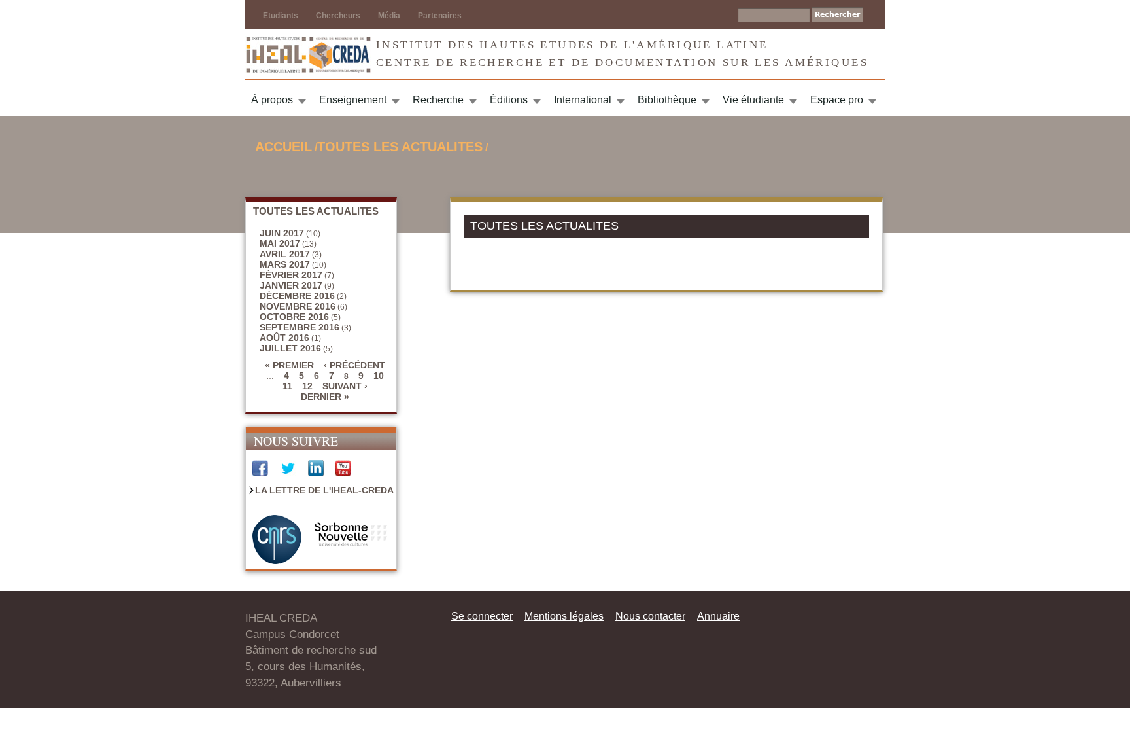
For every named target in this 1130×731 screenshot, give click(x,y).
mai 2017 (280, 243)
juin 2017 (282, 233)
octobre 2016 (294, 317)
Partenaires (440, 15)
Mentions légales (564, 616)
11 (287, 386)
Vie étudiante (753, 99)
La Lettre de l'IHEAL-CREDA (324, 490)
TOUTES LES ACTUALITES (400, 146)
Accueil (283, 146)
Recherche (438, 99)
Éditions (509, 99)
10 (378, 375)
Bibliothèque (667, 99)
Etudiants (280, 15)
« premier (289, 365)
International (582, 99)
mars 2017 (285, 264)
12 (307, 386)
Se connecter (482, 616)
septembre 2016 (299, 327)
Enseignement (352, 99)
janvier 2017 (291, 285)
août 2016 (284, 337)
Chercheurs (338, 15)
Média (389, 15)
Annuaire (718, 616)
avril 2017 (285, 254)
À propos (272, 99)
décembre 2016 (297, 296)
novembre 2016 (297, 306)
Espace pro (836, 99)
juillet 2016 (290, 348)
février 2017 (291, 275)
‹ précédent (354, 365)
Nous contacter (650, 616)
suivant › (345, 386)
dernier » (325, 396)
